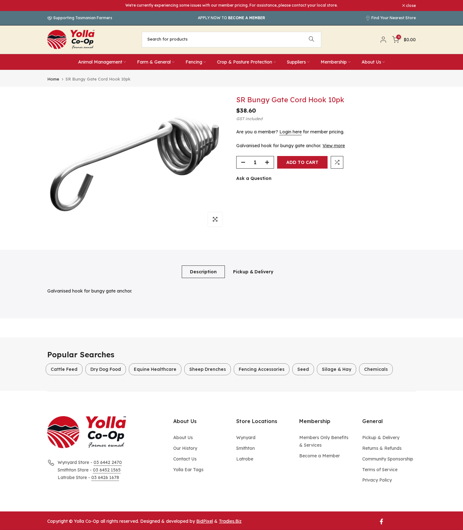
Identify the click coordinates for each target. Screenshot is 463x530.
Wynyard (245, 437)
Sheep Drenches (207, 369)
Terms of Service (379, 469)
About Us (371, 62)
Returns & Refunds (382, 448)
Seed (303, 369)
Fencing (194, 62)
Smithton (245, 448)
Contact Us (185, 459)
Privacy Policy (377, 480)
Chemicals (376, 369)
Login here (290, 132)
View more (334, 145)
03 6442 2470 (108, 462)
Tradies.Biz (230, 521)
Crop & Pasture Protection (244, 62)
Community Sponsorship (387, 459)
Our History (185, 448)
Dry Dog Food (105, 369)
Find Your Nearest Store (393, 17)
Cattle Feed (64, 369)
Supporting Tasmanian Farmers (82, 17)
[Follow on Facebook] (381, 521)
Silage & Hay (336, 369)
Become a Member (319, 456)
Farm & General (154, 62)
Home (53, 79)
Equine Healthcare (155, 369)
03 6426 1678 (105, 477)
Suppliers (296, 62)
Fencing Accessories (261, 369)
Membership (334, 62)
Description (203, 271)
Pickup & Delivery (253, 271)
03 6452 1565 (107, 470)
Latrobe (244, 459)
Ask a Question (254, 178)
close (55, 6)
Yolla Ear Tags (188, 469)
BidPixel (204, 521)
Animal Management (100, 62)
